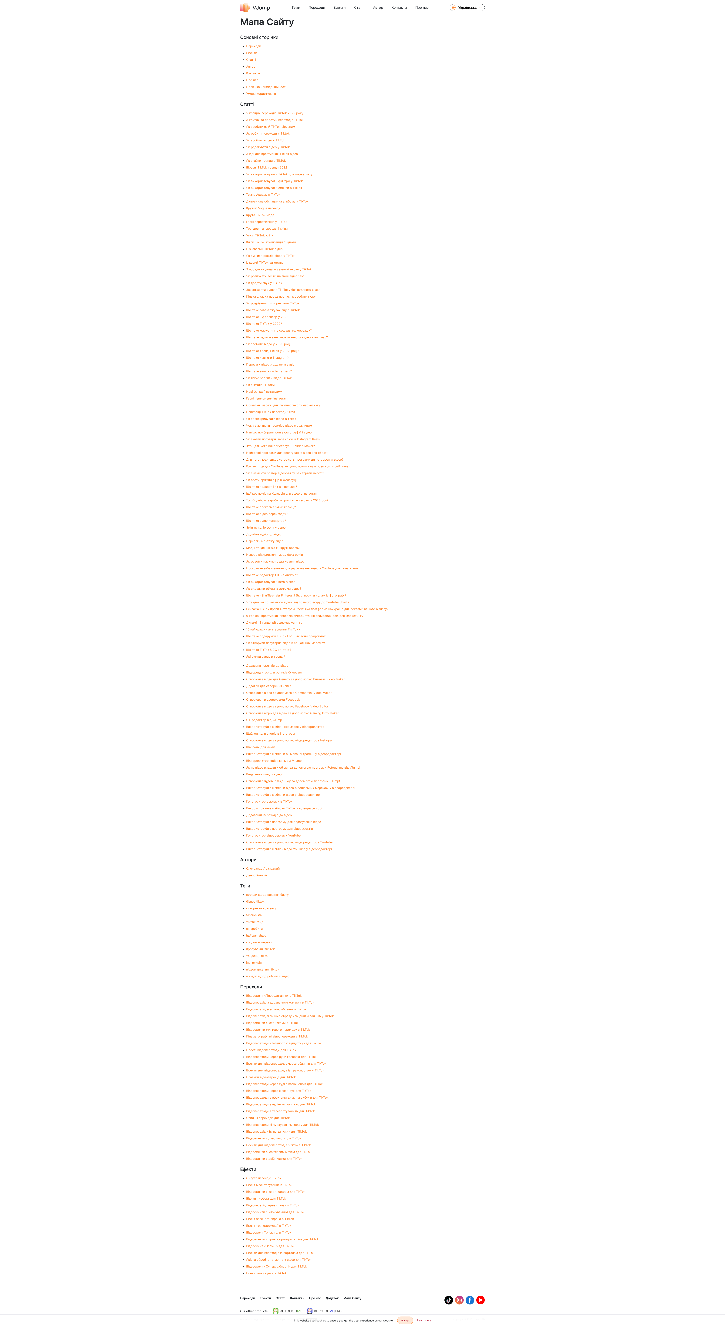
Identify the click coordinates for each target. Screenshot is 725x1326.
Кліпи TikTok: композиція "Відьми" (271, 242)
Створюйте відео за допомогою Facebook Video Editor (287, 706)
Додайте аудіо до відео (263, 534)
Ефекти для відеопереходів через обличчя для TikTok (286, 1063)
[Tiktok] (448, 1300)
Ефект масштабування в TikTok (269, 1185)
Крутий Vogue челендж (263, 208)
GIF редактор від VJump (264, 720)
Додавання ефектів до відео (267, 665)
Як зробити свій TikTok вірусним (270, 127)
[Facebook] (470, 1300)
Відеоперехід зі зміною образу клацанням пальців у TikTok (290, 1016)
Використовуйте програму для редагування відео (283, 822)
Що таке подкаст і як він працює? (271, 487)
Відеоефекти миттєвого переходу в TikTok (278, 1029)
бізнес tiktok (255, 901)
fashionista (254, 915)
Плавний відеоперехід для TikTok (271, 1077)
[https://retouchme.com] (287, 1311)
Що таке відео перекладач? (267, 514)
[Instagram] (459, 1300)
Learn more (424, 1320)
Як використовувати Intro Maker (270, 582)
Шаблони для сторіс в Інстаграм (270, 733)
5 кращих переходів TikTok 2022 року (274, 113)
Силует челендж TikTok (263, 1178)
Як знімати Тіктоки (260, 385)
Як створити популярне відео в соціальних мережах (285, 643)
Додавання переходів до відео (269, 815)
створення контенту (261, 908)
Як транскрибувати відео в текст (271, 419)
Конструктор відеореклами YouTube (273, 835)
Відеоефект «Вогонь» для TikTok (270, 1246)
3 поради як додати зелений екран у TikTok (279, 269)
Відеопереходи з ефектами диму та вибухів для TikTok (287, 1097)
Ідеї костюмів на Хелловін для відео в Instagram (282, 493)
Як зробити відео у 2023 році (268, 344)
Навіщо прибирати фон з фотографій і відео (279, 432)
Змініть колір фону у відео (266, 527)
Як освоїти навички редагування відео (275, 561)
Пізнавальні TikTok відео (264, 249)
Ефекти (340, 7)
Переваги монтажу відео (264, 541)
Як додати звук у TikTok (264, 283)
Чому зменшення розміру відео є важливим (279, 425)
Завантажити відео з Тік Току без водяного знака (283, 290)
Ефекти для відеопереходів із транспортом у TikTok (285, 1070)
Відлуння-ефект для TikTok (266, 1198)
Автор (378, 7)
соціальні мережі (259, 942)
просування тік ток (260, 949)
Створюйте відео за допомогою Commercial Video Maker (289, 693)
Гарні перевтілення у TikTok (266, 222)
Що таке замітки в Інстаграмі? (269, 371)
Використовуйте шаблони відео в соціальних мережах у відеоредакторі (300, 788)
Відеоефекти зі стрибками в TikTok (272, 1023)
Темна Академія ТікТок (263, 194)
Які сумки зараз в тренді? (265, 656)
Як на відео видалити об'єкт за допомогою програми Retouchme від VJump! (303, 767)
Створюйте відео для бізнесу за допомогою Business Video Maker (295, 679)
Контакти (399, 7)
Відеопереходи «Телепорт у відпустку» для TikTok (284, 1043)
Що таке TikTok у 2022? (264, 324)
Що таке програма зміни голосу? (271, 507)
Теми (296, 7)
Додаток (332, 1298)
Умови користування (262, 93)
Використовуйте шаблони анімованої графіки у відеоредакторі (293, 754)
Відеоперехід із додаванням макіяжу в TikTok (280, 1002)
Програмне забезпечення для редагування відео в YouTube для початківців (302, 568)
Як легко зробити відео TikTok (269, 378)
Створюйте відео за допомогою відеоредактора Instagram (290, 740)
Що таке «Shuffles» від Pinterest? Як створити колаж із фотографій (296, 595)
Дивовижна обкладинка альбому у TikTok (277, 201)
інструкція (254, 962)
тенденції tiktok (257, 956)
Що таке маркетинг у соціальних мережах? (279, 330)
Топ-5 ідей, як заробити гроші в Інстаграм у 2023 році (287, 500)
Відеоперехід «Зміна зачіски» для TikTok (276, 1131)
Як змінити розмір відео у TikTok (270, 256)
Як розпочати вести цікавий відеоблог (275, 276)
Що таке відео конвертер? (266, 521)
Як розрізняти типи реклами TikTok (272, 303)
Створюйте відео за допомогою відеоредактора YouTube (289, 842)
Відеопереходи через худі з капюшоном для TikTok (284, 1084)
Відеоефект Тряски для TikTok (268, 1232)
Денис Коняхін (257, 875)
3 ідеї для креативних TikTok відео (272, 154)
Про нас (422, 7)
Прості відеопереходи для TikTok (271, 1050)
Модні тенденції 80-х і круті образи (273, 548)
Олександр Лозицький (263, 868)
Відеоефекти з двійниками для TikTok (274, 1159)
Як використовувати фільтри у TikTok (274, 181)
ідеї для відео (256, 935)
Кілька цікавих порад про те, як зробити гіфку (281, 296)
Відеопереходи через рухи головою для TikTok (281, 1057)
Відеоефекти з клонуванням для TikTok (275, 1212)
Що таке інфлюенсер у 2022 (267, 317)
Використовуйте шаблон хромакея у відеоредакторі (285, 727)
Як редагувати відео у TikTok (268, 147)
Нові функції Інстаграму (264, 391)
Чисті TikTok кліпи (259, 235)
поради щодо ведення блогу (267, 895)
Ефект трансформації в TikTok (268, 1225)
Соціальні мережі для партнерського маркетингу (283, 405)
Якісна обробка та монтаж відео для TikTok (279, 1259)
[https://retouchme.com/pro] (324, 1311)
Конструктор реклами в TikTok (269, 801)
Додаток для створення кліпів (268, 686)
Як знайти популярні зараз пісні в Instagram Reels (283, 439)
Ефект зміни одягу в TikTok (266, 1273)
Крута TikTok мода (260, 215)
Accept (405, 1320)
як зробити (254, 928)
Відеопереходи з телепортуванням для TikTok (280, 1111)
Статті (359, 7)
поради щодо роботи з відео (267, 976)
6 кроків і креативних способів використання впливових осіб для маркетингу (304, 616)
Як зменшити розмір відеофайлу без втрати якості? (285, 473)
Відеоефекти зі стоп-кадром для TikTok (275, 1192)
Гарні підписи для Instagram (267, 398)
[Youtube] (480, 1300)
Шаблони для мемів (260, 747)
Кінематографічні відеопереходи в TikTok (277, 1036)
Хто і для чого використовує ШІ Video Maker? (280, 446)
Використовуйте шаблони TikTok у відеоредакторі (284, 808)
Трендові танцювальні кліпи (267, 228)
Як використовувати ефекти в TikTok (274, 188)
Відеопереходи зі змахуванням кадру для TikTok (282, 1125)
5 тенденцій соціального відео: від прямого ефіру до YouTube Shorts (297, 602)
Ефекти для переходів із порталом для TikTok (280, 1253)
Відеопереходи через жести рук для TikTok (278, 1091)
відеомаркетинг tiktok (262, 969)
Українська (467, 7)
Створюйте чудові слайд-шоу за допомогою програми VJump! (293, 781)
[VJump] (255, 7)
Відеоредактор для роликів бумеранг (274, 672)
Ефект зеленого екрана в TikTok (270, 1219)
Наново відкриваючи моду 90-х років (274, 554)
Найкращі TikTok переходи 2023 (270, 412)
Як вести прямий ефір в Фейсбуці (271, 480)
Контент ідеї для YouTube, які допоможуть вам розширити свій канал (298, 466)
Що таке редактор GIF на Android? (272, 575)
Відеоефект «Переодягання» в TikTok (274, 995)
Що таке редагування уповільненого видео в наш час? (287, 337)
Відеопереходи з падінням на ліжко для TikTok (281, 1104)
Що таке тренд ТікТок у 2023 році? (272, 351)
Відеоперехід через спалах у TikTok (272, 1205)
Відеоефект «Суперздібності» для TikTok (276, 1266)
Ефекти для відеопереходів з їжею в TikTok (278, 1145)
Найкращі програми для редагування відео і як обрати (287, 453)
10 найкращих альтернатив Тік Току (273, 629)
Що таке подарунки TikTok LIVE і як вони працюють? (285, 636)
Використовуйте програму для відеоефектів (279, 828)
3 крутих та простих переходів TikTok (275, 120)
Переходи (317, 7)
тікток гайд (254, 922)
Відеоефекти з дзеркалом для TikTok (273, 1138)
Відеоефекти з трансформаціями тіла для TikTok (282, 1239)
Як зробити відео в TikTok (265, 140)
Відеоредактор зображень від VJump (274, 761)
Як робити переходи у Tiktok (268, 133)
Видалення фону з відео (264, 774)
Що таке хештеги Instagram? (267, 357)
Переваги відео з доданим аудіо (270, 364)
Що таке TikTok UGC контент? (268, 650)
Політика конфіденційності (266, 87)
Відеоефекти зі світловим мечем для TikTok (279, 1152)
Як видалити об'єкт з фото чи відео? (273, 588)
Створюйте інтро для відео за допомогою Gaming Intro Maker (292, 713)
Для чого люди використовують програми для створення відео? (294, 459)
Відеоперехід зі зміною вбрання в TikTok (276, 1009)
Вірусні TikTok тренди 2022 (266, 167)
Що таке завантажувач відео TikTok (273, 310)
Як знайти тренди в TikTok (266, 160)
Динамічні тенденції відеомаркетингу (274, 622)
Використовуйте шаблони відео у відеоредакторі (283, 795)
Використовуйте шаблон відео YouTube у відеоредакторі (289, 849)
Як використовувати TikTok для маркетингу (279, 174)
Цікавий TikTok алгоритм (265, 262)
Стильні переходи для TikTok (268, 1118)
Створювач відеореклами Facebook (273, 699)
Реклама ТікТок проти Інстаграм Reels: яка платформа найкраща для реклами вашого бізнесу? (317, 609)
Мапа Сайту (352, 1298)
